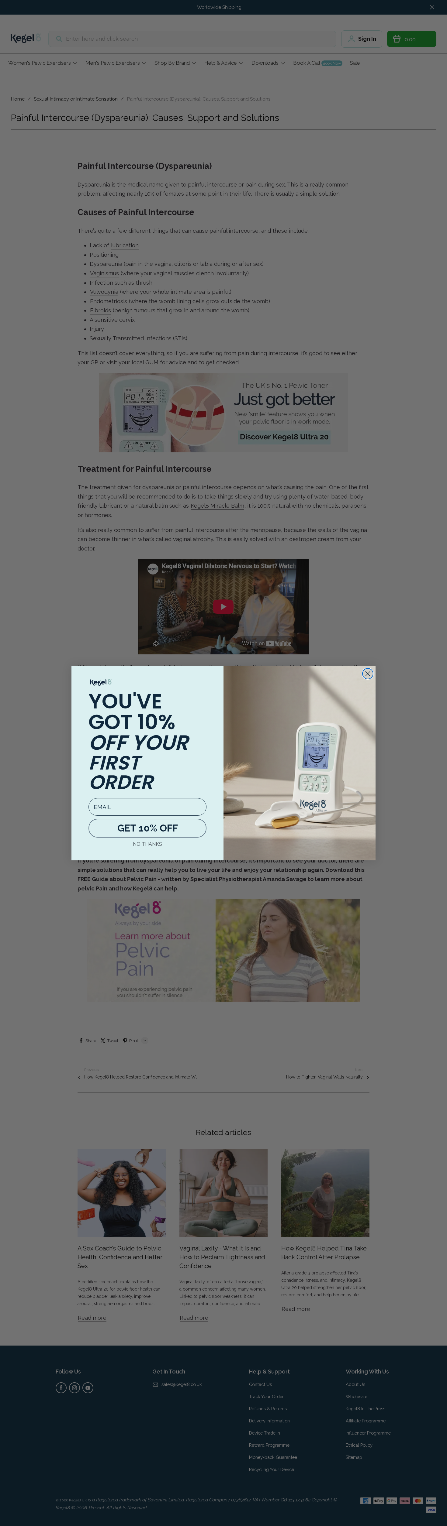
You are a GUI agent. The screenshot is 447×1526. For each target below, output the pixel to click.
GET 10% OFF (147, 828)
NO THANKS (147, 844)
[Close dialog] (367, 673)
